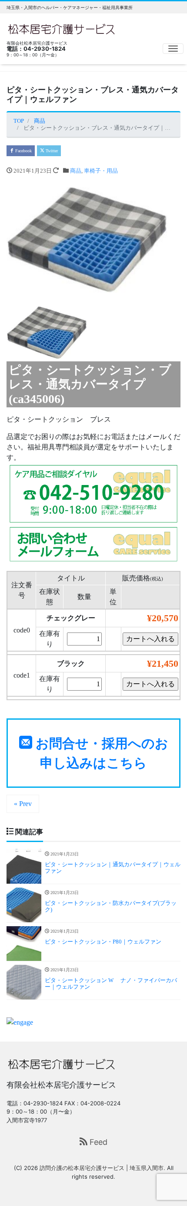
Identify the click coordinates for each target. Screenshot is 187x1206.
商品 (75, 170)
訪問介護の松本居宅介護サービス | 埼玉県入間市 (102, 1167)
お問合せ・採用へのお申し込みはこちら (100, 753)
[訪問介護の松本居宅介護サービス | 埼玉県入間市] (62, 28)
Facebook (23, 150)
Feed (97, 1142)
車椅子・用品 (101, 170)
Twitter (51, 150)
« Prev (23, 803)
